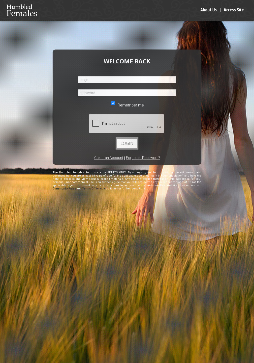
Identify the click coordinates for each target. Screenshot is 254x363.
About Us (208, 10)
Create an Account (108, 158)
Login (127, 143)
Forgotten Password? (143, 158)
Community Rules (64, 188)
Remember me (130, 105)
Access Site (234, 10)
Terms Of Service (93, 188)
